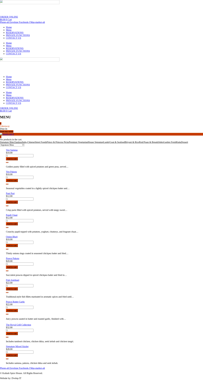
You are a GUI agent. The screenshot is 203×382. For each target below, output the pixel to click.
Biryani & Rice (132, 142)
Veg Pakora (11, 171)
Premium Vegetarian (78, 142)
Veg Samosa (12, 150)
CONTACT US (13, 38)
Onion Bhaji (12, 236)
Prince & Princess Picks (58, 142)
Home (9, 27)
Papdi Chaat (11, 215)
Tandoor (18, 142)
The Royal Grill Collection (18, 325)
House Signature (95, 142)
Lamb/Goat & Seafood (114, 142)
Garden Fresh (169, 142)
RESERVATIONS (14, 32)
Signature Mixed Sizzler (17, 346)
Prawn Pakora (12, 258)
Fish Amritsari (12, 280)
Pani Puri (10, 193)
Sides (160, 142)
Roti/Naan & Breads (148, 142)
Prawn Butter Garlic (15, 301)
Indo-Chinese (28, 142)
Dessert (184, 142)
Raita (178, 142)
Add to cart (12, 159)
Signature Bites (7, 142)
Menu (8, 30)
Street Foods (41, 142)
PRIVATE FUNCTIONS (18, 35)
